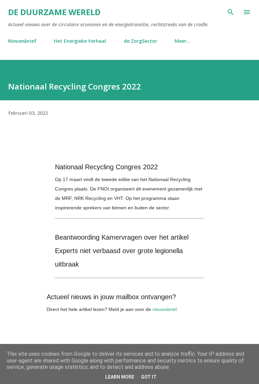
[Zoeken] (231, 12)
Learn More (119, 377)
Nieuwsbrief (22, 41)
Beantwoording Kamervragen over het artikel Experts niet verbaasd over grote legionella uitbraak (122, 251)
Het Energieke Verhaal (80, 41)
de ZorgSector (140, 41)
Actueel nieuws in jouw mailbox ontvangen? (111, 297)
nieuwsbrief (164, 309)
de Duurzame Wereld (54, 12)
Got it (148, 377)
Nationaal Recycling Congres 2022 (106, 167)
